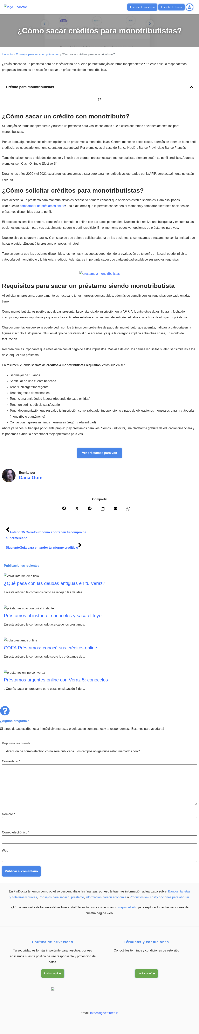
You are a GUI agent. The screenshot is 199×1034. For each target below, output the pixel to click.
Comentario (11, 761)
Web (5, 850)
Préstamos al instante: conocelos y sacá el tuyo (52, 615)
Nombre (8, 814)
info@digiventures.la (104, 1013)
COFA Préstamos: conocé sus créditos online (50, 647)
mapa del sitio (127, 907)
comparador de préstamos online (42, 206)
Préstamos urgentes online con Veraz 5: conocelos (56, 679)
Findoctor (8, 54)
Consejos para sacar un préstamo (37, 54)
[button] (191, 87)
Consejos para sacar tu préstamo (61, 897)
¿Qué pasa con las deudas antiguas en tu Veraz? (54, 583)
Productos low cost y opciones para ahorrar (159, 897)
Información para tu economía (106, 897)
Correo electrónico (15, 832)
